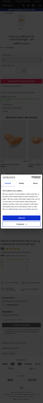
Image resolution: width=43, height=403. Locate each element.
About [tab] (35, 183)
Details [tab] (21, 183)
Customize (20, 224)
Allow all (21, 218)
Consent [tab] (8, 183)
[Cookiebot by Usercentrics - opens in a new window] (31, 177)
